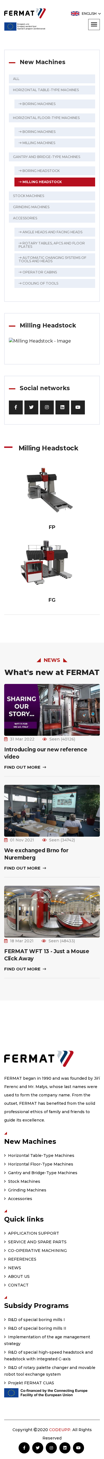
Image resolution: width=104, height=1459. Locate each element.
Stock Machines (28, 196)
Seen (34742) (62, 840)
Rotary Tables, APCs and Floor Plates (52, 245)
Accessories (25, 218)
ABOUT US (18, 1276)
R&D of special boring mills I (36, 1319)
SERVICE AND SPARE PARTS (37, 1241)
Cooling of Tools (40, 283)
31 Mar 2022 (22, 739)
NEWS (14, 1267)
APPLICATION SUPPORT (33, 1233)
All (16, 79)
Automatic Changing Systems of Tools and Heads (52, 259)
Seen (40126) (62, 739)
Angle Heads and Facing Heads (52, 232)
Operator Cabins (39, 272)
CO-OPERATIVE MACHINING (37, 1250)
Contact (18, 1285)
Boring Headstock (41, 171)
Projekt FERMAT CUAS (30, 1382)
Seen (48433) (62, 940)
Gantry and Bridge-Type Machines (46, 157)
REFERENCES (21, 1259)
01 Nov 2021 (22, 840)
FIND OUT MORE (23, 767)
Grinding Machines (31, 207)
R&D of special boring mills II (36, 1328)
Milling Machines (38, 143)
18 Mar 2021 (22, 940)
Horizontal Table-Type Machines (46, 90)
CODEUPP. (60, 1429)
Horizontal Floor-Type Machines (46, 118)
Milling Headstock (42, 182)
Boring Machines (38, 104)
